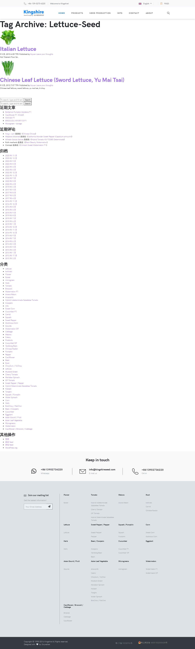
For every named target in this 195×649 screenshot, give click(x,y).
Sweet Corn (10, 308)
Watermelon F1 (11, 291)
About (149, 13)
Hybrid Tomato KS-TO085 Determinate (47, 139)
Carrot (8, 314)
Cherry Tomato (11, 374)
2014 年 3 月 (10, 244)
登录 (7, 439)
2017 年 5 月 (10, 195)
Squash (8, 317)
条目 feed (9, 442)
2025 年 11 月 (11, 155)
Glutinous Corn (11, 323)
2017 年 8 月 (10, 192)
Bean (7, 360)
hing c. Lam (10, 133)
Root (7, 363)
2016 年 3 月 (10, 209)
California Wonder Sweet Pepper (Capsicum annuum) (49, 136)
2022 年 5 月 (10, 181)
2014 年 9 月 (10, 235)
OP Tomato (10, 380)
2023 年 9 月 (10, 161)
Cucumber (9, 411)
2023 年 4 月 (10, 166)
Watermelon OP (12, 328)
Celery (8, 337)
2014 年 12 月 (11, 227)
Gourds (8, 325)
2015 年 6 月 (10, 221)
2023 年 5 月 (10, 163)
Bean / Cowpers (11, 408)
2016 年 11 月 (11, 201)
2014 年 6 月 (10, 241)
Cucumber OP (11, 343)
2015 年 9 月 (10, 212)
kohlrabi (8, 271)
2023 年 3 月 (10, 169)
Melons (8, 334)
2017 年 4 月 (10, 198)
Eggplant (9, 414)
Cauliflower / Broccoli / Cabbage (18, 428)
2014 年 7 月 (10, 238)
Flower (8, 274)
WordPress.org (11, 447)
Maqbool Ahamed (12, 136)
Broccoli (8, 288)
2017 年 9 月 (10, 189)
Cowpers (8, 303)
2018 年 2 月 (10, 186)
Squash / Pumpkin (12, 394)
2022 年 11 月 (11, 175)
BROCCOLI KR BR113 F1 (16, 120)
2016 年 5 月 (10, 206)
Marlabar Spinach (12, 377)
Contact (134, 13)
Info (120, 13)
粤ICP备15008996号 (123, 643)
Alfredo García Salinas (14, 139)
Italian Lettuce (18, 48)
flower (7, 277)
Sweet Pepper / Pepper (14, 383)
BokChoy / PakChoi (13, 406)
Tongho (8, 391)
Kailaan (8, 388)
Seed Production (100, 13)
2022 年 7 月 (10, 178)
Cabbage (8, 331)
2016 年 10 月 (11, 204)
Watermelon (10, 426)
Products (77, 13)
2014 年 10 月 (11, 232)
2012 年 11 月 (11, 255)
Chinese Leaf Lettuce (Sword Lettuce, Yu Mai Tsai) (62, 79)
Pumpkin (8, 351)
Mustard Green (11, 371)
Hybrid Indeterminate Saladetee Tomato (21, 300)
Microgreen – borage (13, 123)
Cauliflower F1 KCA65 (14, 114)
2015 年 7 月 (10, 218)
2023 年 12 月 (11, 158)
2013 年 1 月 (10, 252)
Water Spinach (11, 397)
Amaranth (9, 297)
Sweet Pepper (10, 320)
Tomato (8, 285)
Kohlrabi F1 (10, 117)
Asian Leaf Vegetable (13, 420)
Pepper (8, 354)
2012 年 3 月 (10, 258)
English (146, 3)
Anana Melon (10, 294)
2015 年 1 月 (10, 224)
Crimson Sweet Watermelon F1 (33, 145)
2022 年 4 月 (10, 184)
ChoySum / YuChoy (13, 365)
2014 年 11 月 (11, 229)
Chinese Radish (11, 348)
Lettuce (8, 268)
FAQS (166, 3)
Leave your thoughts (44, 54)
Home (62, 13)
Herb (7, 283)
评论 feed (9, 444)
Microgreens (10, 423)
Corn (7, 400)
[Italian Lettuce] (8, 37)
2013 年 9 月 (10, 247)
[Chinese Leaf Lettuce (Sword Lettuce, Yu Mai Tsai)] (8, 68)
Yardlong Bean (11, 345)
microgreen (9, 280)
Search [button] (28, 99)
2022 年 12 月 (11, 172)
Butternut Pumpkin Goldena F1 (18, 112)
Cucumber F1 (11, 311)
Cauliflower (10, 357)
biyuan (33, 54)
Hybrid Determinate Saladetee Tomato (21, 386)
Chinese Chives (29, 133)
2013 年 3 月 (10, 249)
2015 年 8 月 (10, 215)
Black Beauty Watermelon (36, 142)
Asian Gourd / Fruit (13, 417)
